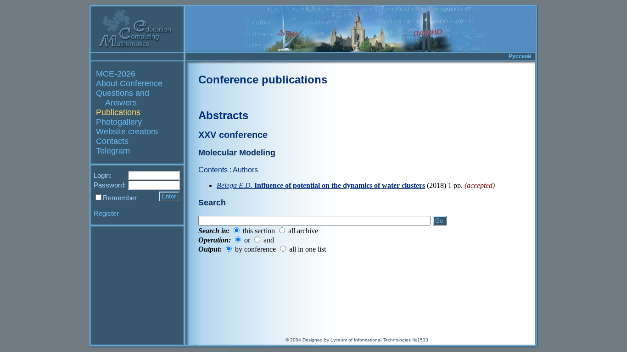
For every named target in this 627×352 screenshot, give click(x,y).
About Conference (129, 83)
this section (259, 231)
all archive (303, 231)
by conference (255, 249)
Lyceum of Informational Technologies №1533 (379, 339)
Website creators (127, 131)
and (268, 240)
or (247, 240)
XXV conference (233, 135)
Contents (213, 170)
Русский (520, 56)
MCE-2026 (115, 73)
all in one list (307, 249)
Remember (120, 198)
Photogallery (119, 121)
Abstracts (223, 115)
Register (106, 213)
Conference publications (262, 79)
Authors (245, 170)
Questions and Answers (122, 97)
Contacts (112, 141)
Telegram (113, 150)
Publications (118, 112)
